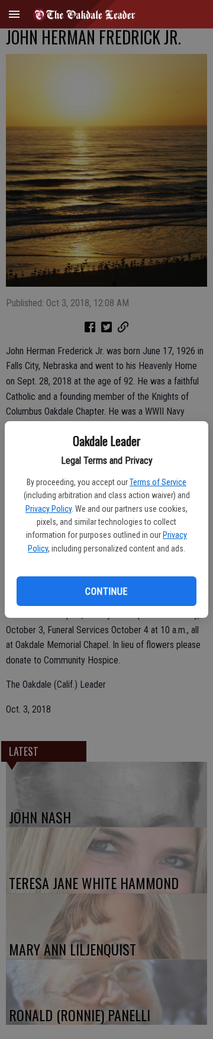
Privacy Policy (48, 509)
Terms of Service (158, 482)
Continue (106, 591)
